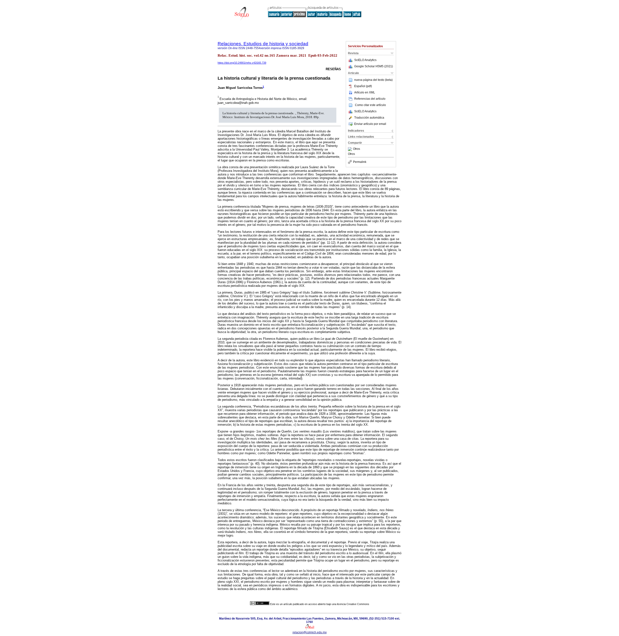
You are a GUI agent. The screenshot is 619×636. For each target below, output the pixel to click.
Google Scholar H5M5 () (373, 66)
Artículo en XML (364, 92)
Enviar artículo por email (370, 124)
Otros (356, 149)
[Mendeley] (350, 149)
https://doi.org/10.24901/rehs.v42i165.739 (242, 62)
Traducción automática (369, 117)
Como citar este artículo (370, 105)
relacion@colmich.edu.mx (310, 632)
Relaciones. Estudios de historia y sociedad (263, 43)
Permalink (359, 162)
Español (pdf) (363, 86)
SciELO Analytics (365, 60)
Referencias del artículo (369, 98)
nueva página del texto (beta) (373, 80)
